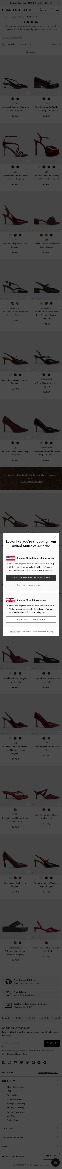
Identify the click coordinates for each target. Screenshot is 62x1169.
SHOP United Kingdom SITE (31, 619)
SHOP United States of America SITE (31, 577)
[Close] (55, 537)
